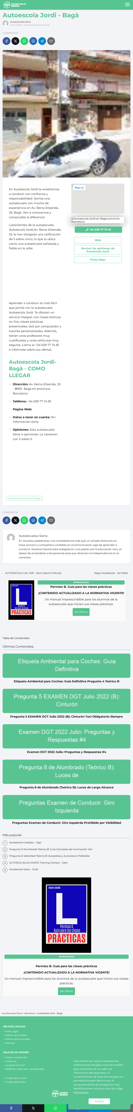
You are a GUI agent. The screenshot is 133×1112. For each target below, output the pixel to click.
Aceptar (99, 1101)
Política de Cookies (16, 1035)
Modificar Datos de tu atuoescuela (24, 1069)
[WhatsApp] (24, 41)
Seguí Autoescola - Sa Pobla (111, 573)
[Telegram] (42, 41)
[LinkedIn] (33, 41)
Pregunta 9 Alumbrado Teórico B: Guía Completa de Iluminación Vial (50, 849)
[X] (15, 41)
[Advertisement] (35, 276)
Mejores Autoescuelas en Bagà (24, 498)
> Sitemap (9, 1043)
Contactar (11, 1061)
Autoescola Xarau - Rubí (23, 869)
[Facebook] (6, 41)
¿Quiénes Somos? (15, 1065)
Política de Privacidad (17, 1039)
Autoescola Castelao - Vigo (25, 842)
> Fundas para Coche (15, 1078)
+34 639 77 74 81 (100, 229)
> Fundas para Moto (14, 1081)
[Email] (51, 41)
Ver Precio (81, 611)
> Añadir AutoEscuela (15, 1057)
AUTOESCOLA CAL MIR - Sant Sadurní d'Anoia (33, 573)
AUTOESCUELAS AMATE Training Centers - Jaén (38, 862)
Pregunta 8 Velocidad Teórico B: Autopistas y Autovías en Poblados (49, 855)
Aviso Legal (11, 1031)
